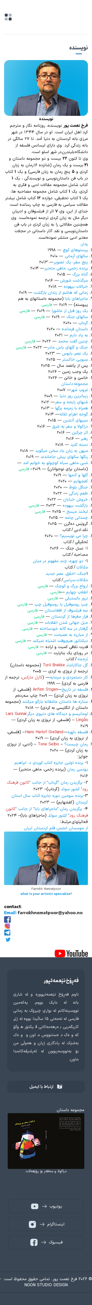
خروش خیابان (75, 500)
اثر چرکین (80, 433)
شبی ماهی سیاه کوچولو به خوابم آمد (55, 463)
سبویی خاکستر (75, 360)
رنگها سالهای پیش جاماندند (64, 457)
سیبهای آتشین (75, 420)
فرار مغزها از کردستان (69, 617)
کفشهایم (81, 481)
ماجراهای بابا (76, 299)
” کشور (64, 816)
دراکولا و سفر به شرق (70, 427)
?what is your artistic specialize (46, 894)
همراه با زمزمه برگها (71, 408)
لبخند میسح (77, 512)
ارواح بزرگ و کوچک (71, 586)
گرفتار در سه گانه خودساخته (64, 629)
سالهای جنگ (77, 317)
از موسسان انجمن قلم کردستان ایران (56, 828)
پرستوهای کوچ (75, 250)
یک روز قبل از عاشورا (70, 311)
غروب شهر (79, 390)
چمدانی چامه (76, 518)
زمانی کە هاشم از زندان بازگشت (61, 293)
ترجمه (82, 659)
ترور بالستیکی (76, 598)
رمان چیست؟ (76, 744)
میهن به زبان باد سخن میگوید (61, 451)
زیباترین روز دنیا (73, 396)
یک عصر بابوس (75, 354)
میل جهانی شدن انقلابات (66, 623)
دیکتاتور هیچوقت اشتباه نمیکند (60, 641)
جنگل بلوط (78, 487)
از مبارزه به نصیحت (71, 635)
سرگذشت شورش (74, 281)
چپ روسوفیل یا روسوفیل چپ (61, 604)
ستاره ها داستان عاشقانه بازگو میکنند (54, 702)
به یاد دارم (79, 335)
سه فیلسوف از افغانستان (66, 611)
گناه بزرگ (80, 274)
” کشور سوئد (71, 789)
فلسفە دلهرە (78, 732)
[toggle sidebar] (8, 17)
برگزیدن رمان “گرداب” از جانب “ (56, 783)
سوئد (53, 816)
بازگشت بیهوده (74, 506)
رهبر (84, 439)
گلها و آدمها (77, 475)
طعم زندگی (78, 493)
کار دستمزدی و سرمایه (69, 677)
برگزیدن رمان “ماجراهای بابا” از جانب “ (48, 809)
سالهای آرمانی (76, 256)
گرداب (83, 323)
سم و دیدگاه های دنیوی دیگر (52, 714)
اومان (84, 714)
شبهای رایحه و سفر (71, 402)
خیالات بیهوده (76, 287)
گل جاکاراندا (77, 665)
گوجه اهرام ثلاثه (74, 414)
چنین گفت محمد (72, 341)
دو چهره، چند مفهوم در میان (58, 561)
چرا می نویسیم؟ (74, 536)
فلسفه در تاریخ (75, 690)
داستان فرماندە (75, 329)
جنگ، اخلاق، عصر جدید (66, 574)
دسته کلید (79, 445)
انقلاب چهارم (77, 592)
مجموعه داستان (74, 384)
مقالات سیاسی (75, 580)
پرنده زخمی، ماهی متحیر (66, 268)
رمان (84, 244)
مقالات (82, 567)
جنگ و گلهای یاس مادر (68, 347)
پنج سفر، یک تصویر (71, 262)
